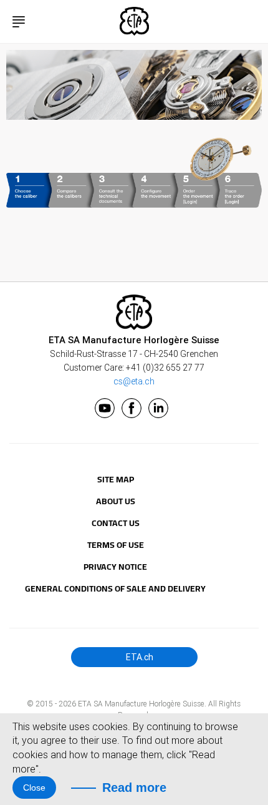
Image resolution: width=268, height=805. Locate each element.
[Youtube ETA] (105, 408)
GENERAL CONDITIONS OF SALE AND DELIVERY (115, 588)
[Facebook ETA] (131, 408)
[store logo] (134, 21)
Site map (115, 479)
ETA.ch (138, 657)
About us (115, 501)
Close (34, 788)
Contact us (116, 523)
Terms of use (115, 545)
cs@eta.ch (134, 381)
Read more (134, 787)
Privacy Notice (115, 567)
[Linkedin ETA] (158, 408)
